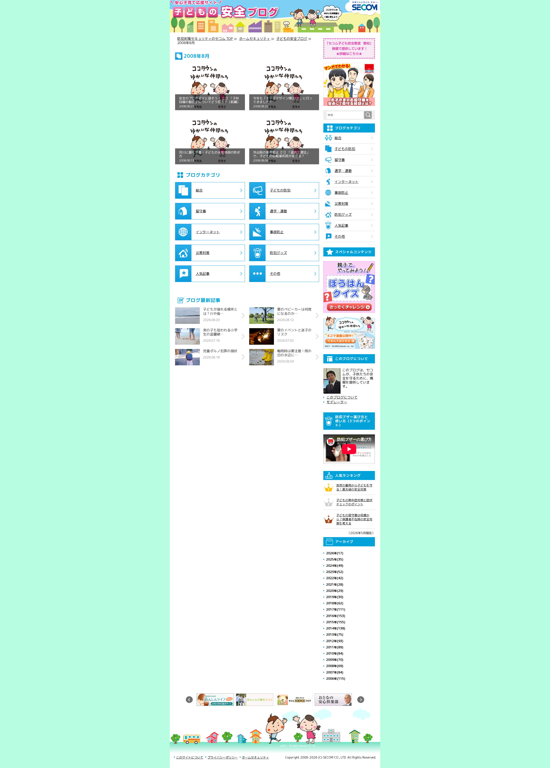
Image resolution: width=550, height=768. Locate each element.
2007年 (334, 672)
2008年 (334, 666)
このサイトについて (189, 757)
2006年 (335, 679)
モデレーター (337, 402)
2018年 (334, 603)
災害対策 (202, 252)
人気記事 (202, 273)
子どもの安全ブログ (291, 38)
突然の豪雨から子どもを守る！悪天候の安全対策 (354, 487)
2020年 (334, 591)
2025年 (334, 559)
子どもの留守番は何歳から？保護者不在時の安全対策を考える (354, 519)
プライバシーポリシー (223, 757)
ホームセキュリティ (254, 38)
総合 (199, 190)
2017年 (335, 609)
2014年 (335, 628)
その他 (275, 273)
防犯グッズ (278, 252)
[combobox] (345, 115)
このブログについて (342, 397)
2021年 (334, 584)
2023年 (334, 572)
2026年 (334, 553)
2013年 (334, 634)
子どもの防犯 (280, 190)
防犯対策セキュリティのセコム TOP (205, 38)
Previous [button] (189, 699)
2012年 (334, 641)
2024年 (334, 566)
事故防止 (277, 232)
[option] (216, 699)
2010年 (334, 653)
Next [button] (360, 699)
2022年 (334, 578)
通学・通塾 (278, 211)
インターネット (208, 232)
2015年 (335, 622)
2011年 (334, 647)
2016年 (335, 616)
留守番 (201, 211)
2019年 (334, 597)
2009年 (334, 660)
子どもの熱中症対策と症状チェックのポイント (354, 502)
